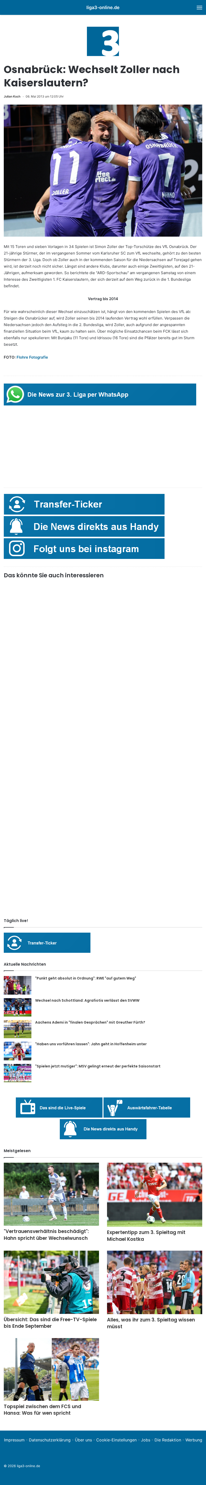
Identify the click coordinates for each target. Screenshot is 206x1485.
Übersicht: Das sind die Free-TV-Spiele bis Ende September (50, 1323)
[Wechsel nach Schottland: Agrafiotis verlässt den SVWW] (17, 1007)
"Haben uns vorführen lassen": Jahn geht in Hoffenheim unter (91, 1044)
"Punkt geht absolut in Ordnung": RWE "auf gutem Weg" (85, 978)
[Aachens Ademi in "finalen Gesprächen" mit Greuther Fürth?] (17, 1029)
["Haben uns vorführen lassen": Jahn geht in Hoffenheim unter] (17, 1051)
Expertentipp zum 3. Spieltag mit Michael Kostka (146, 1236)
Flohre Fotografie (32, 357)
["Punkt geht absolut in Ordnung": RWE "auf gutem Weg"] (17, 985)
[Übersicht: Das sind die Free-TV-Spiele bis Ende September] (51, 1282)
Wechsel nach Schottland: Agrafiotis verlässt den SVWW (87, 1000)
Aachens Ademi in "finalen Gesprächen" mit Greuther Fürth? (90, 1022)
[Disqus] (103, 844)
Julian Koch (12, 96)
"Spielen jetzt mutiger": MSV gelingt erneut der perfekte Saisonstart (98, 1066)
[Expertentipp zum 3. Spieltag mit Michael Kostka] (154, 1195)
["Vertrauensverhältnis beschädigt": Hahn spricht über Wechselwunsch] (51, 1194)
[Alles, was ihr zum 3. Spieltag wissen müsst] (154, 1282)
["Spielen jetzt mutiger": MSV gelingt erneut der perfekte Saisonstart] (17, 1073)
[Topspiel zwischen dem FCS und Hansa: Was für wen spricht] (51, 1369)
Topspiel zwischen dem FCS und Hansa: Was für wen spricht (42, 1410)
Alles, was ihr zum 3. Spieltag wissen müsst (151, 1323)
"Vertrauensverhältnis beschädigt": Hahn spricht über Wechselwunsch (46, 1235)
